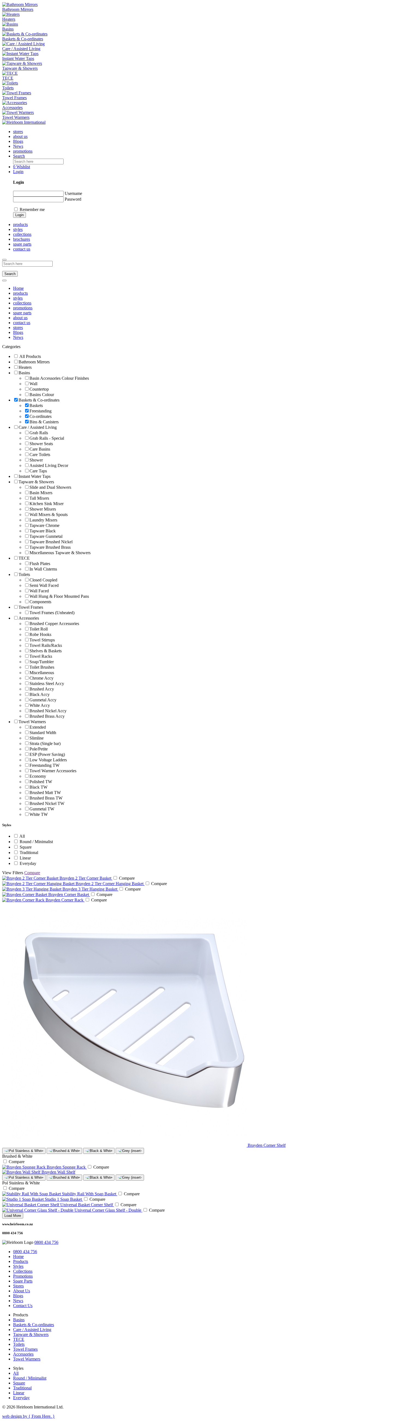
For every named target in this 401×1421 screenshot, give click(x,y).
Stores (18, 1286)
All (16, 1373)
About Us (21, 1291)
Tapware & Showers (31, 1334)
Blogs (18, 141)
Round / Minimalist (29, 1378)
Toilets (19, 1344)
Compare (32, 872)
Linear (18, 1392)
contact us (21, 249)
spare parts (22, 244)
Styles (18, 1266)
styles (18, 229)
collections (22, 234)
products (20, 293)
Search (10, 274)
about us (20, 136)
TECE (18, 1339)
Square (19, 1383)
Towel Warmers (26, 1359)
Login (19, 215)
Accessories (23, 1354)
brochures (21, 239)
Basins (19, 1319)
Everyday (21, 1397)
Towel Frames (25, 1349)
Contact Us (22, 1305)
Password (73, 199)
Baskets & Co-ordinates (33, 1324)
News (18, 146)
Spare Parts (22, 1281)
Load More (12, 1216)
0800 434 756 (46, 1242)
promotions (22, 151)
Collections (22, 1271)
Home (18, 288)
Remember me (32, 209)
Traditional (22, 1388)
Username (73, 193)
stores (18, 131)
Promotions (23, 1276)
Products (20, 1261)
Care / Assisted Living (32, 1329)
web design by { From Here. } (28, 1416)
